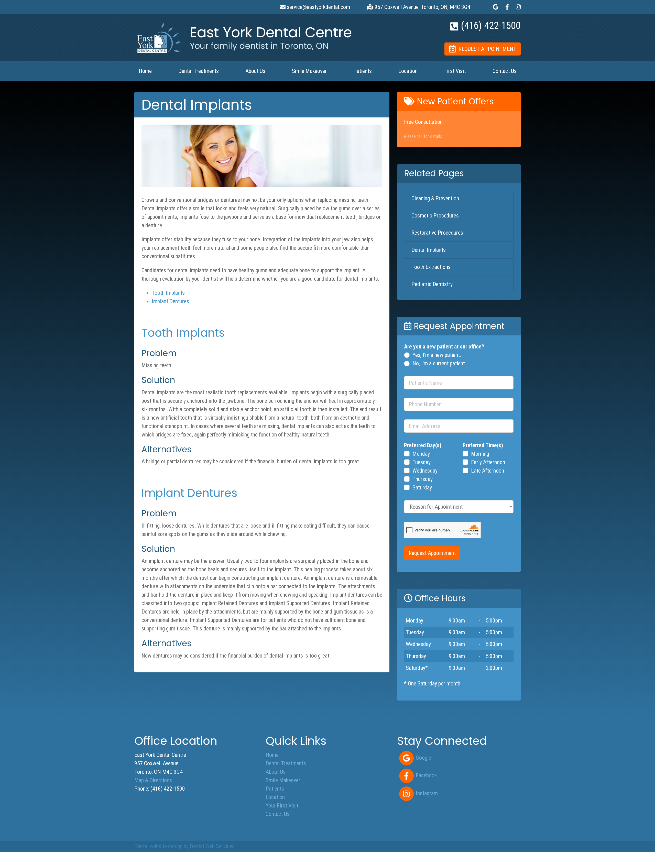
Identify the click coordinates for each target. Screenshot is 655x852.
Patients (275, 788)
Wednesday (425, 470)
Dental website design (158, 846)
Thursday (422, 479)
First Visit (455, 71)
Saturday (422, 487)
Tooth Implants (168, 293)
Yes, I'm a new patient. (436, 355)
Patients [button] (362, 71)
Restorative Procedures (437, 233)
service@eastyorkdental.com (318, 7)
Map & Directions (153, 780)
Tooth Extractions (431, 267)
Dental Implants (428, 250)
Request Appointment (432, 553)
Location (408, 71)
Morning (480, 454)
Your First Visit (282, 805)
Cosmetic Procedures (435, 215)
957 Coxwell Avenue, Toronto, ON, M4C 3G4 (421, 7)
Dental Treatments (286, 763)
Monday (421, 454)
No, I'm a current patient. (439, 363)
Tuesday (421, 462)
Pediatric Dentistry (432, 284)
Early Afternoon (488, 462)
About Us (276, 772)
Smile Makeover (309, 71)
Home (145, 71)
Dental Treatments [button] (198, 71)
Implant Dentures (170, 301)
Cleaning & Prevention (435, 198)
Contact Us (505, 71)
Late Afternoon (487, 470)
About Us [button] (255, 71)
